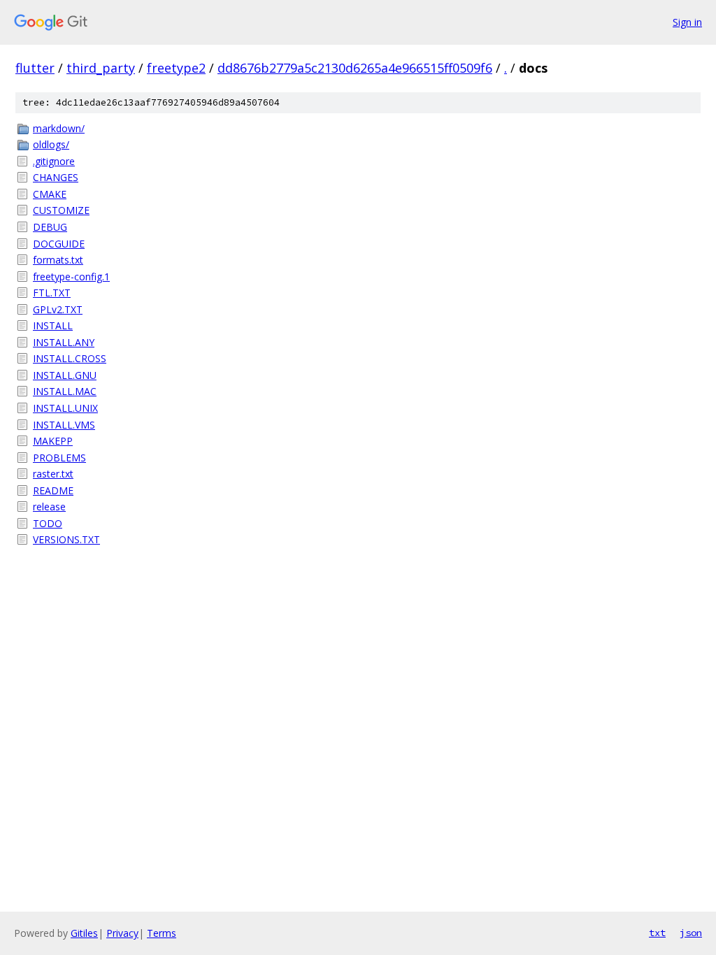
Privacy (122, 933)
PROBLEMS (59, 457)
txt (657, 932)
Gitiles (84, 933)
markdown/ (59, 128)
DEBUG (50, 227)
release (49, 506)
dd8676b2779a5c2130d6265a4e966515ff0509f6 (354, 67)
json (691, 932)
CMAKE (49, 194)
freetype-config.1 (71, 276)
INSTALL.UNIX (65, 408)
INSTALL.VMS (64, 424)
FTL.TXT (52, 292)
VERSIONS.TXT (66, 539)
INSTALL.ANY (63, 342)
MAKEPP (53, 440)
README (53, 490)
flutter (35, 67)
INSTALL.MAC (64, 391)
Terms (161, 933)
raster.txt (53, 473)
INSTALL (53, 325)
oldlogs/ (51, 144)
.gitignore (54, 161)
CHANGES (55, 177)
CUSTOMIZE (61, 210)
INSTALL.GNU (64, 375)
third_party (100, 67)
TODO (47, 523)
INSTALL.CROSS (69, 358)
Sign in (687, 22)
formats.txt (58, 259)
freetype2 (176, 67)
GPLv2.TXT (58, 309)
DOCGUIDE (59, 243)
